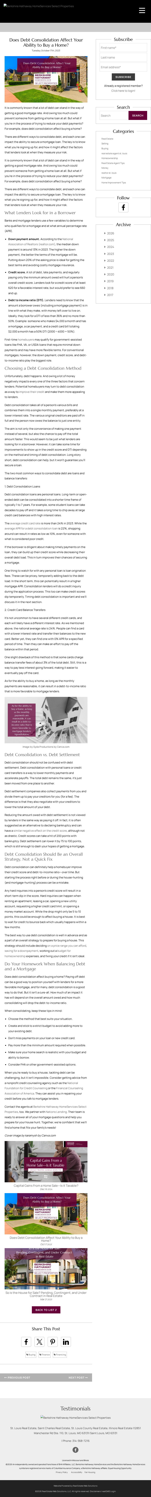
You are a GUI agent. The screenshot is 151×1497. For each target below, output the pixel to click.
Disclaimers (95, 1491)
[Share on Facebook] (26, 1342)
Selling (104, 143)
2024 (110, 247)
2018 (110, 288)
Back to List (45, 1310)
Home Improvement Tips (113, 182)
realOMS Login (109, 1491)
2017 (110, 295)
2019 (110, 281)
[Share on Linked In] (66, 1342)
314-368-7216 (80, 1441)
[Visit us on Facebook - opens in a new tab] (123, 207)
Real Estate (107, 138)
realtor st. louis (108, 172)
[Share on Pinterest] (53, 1342)
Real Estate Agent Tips (112, 163)
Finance (45, 1354)
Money (104, 167)
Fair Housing (90, 1472)
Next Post (77, 1377)
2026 (110, 233)
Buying (31, 1354)
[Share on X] (39, 1342)
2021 (110, 268)
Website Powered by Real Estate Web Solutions (75, 1485)
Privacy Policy (62, 1472)
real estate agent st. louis (114, 153)
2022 (110, 261)
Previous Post (18, 1377)
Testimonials (75, 1408)
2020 (110, 274)
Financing (61, 1354)
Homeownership (109, 158)
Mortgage (106, 177)
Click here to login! (123, 91)
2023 (110, 254)
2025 (110, 240)
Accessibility (76, 1472)
